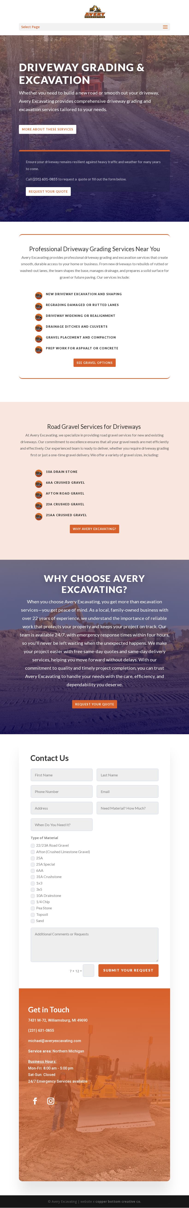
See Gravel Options (95, 363)
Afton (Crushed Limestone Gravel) (63, 851)
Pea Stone (44, 908)
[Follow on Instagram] (51, 1101)
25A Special (45, 864)
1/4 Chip (43, 901)
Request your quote (48, 191)
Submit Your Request (128, 970)
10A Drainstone (48, 895)
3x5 (39, 889)
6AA (39, 870)
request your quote (94, 704)
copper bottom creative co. (118, 1201)
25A (39, 858)
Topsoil (42, 914)
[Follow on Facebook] (35, 1101)
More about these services (47, 129)
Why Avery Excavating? (94, 529)
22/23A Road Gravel (52, 845)
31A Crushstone (49, 876)
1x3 (39, 883)
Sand (40, 920)
